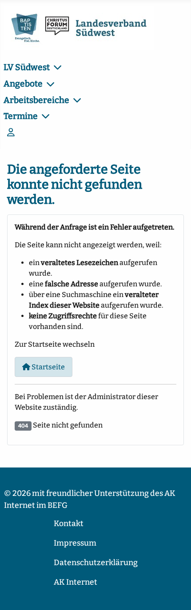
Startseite (47, 367)
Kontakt (69, 523)
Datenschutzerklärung (96, 562)
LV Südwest (27, 67)
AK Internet (75, 582)
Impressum (75, 543)
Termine (21, 116)
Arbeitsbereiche (36, 100)
